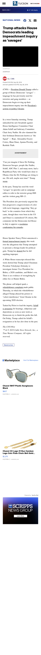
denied (20, 250)
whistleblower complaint (13, 287)
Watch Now (34, 3)
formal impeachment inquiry (14, 241)
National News (11, 20)
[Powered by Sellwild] (35, 495)
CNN (12, 79)
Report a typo (8, 345)
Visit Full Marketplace (30, 360)
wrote (5, 181)
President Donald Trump (21, 89)
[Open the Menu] (4, 3)
